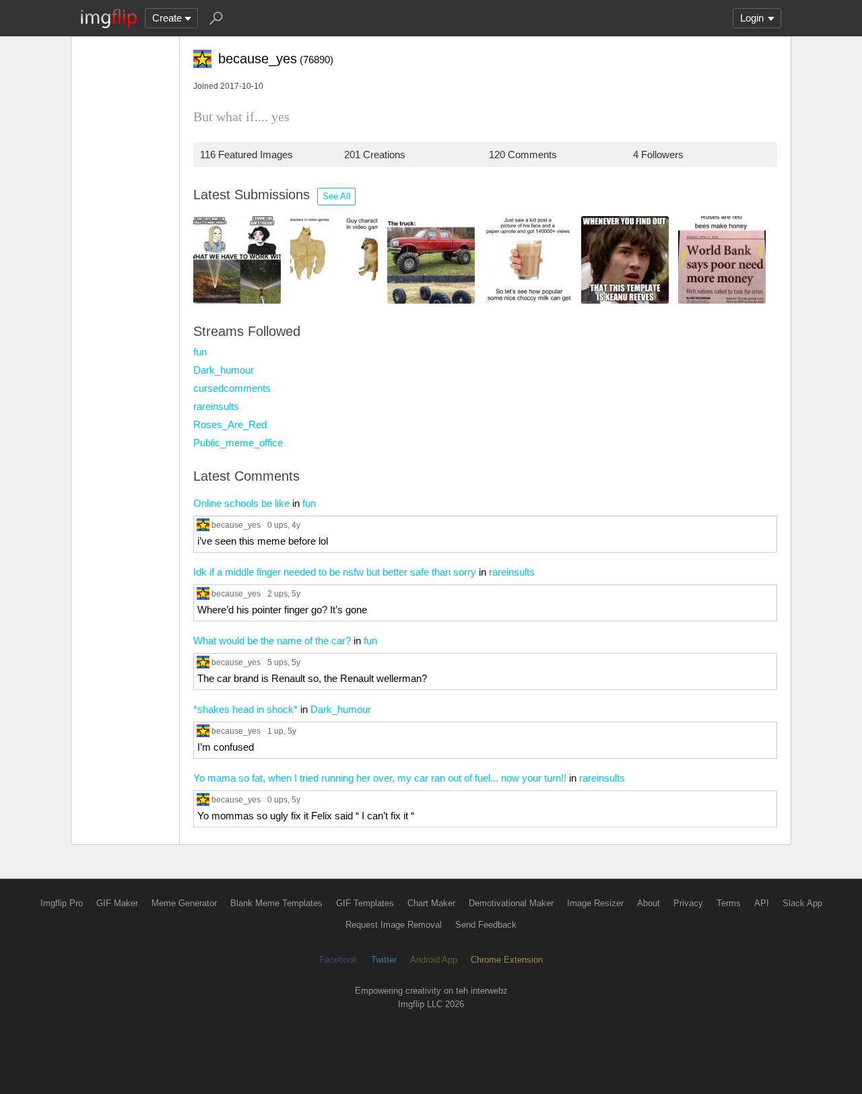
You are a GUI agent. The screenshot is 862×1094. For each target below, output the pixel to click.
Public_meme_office (238, 442)
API (761, 903)
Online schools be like (241, 503)
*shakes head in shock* (245, 709)
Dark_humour (223, 370)
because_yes (236, 524)
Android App (433, 960)
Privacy (688, 903)
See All (336, 196)
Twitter (384, 960)
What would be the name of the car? (272, 640)
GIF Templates (365, 903)
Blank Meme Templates (276, 903)
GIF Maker (117, 903)
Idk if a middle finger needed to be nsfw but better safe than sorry (334, 572)
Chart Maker (431, 903)
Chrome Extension (507, 960)
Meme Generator (184, 903)
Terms (729, 903)
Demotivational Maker (511, 903)
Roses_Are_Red (230, 424)
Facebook (338, 960)
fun (200, 351)
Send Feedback (486, 925)
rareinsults (216, 406)
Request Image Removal (393, 925)
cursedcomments (232, 388)
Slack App (802, 903)
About (648, 903)
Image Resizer (595, 903)
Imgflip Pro (61, 903)
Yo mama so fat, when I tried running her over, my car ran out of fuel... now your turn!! (379, 778)
